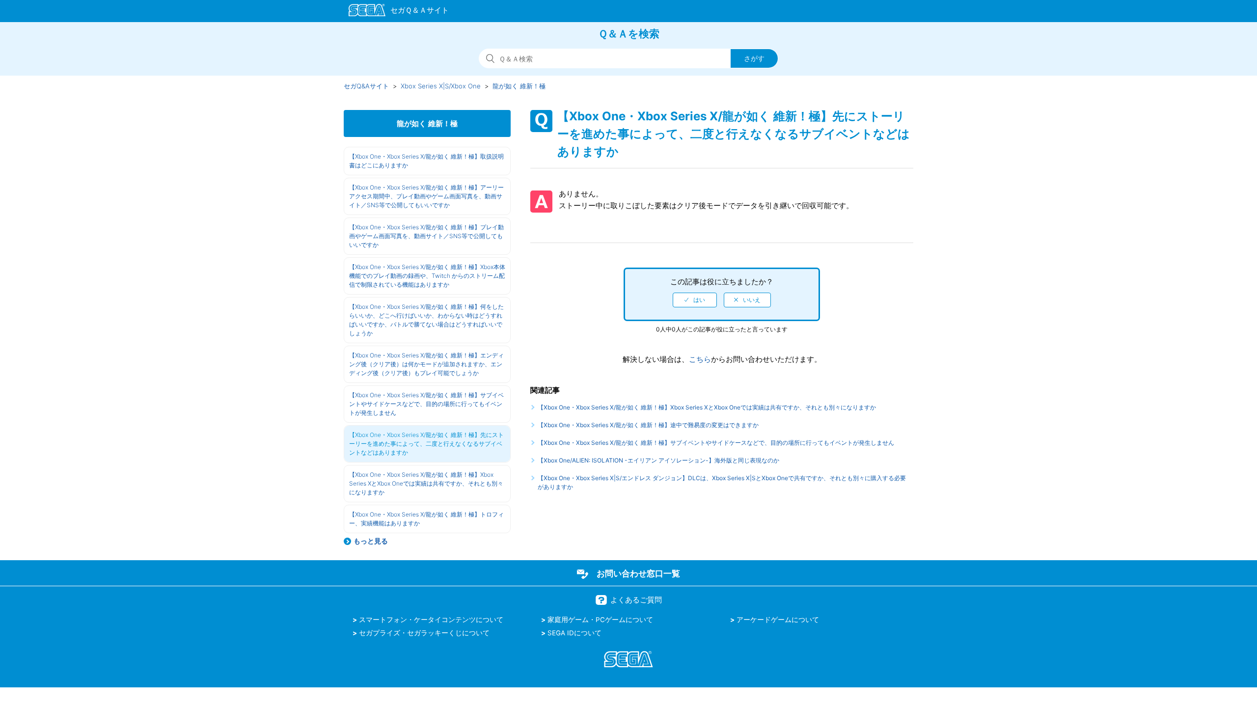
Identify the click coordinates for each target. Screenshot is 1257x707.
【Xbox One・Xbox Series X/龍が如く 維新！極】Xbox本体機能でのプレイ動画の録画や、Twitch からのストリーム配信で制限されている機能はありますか (427, 275)
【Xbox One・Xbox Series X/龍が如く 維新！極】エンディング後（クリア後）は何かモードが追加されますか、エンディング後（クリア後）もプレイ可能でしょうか (426, 364)
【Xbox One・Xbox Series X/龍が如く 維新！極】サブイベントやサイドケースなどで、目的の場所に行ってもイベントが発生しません (426, 403)
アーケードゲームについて (778, 620)
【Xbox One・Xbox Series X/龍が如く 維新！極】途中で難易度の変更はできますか (648, 425)
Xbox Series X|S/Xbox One (441, 86)
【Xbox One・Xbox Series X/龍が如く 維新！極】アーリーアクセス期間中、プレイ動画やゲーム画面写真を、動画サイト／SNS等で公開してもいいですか (426, 196)
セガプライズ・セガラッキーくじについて (424, 633)
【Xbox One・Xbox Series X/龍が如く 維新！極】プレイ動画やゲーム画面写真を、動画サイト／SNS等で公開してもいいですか (426, 235)
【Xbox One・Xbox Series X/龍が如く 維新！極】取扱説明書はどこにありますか (426, 161)
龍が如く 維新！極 (519, 86)
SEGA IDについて (574, 633)
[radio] (695, 300)
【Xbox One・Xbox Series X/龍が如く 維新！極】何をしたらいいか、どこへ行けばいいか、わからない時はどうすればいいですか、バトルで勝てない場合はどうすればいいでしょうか (426, 320)
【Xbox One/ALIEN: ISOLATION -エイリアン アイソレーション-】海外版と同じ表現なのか (658, 460)
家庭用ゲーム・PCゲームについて (600, 620)
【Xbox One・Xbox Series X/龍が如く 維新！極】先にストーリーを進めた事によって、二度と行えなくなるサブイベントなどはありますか (426, 443)
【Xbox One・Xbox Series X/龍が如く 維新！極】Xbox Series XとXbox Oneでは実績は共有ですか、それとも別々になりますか (426, 483)
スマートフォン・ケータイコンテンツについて (431, 620)
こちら (700, 359)
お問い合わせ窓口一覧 (638, 573)
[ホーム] (394, 12)
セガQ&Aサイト (366, 86)
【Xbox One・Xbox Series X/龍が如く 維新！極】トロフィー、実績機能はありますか (426, 519)
